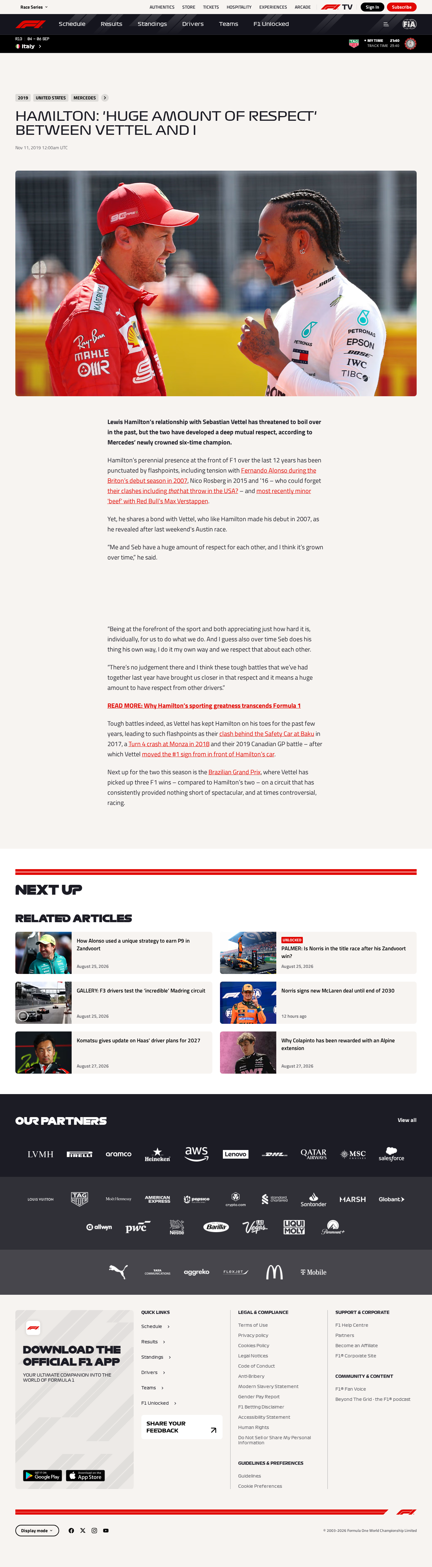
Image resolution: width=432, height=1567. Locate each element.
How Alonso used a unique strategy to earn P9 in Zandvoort (133, 945)
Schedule (72, 24)
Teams (228, 24)
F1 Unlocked (271, 24)
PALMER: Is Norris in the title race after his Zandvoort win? (343, 952)
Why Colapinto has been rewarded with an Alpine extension (338, 1044)
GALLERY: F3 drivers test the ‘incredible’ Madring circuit (141, 991)
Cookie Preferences (260, 1486)
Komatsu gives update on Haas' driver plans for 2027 (138, 1041)
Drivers (193, 24)
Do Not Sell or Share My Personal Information (274, 1440)
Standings (152, 24)
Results (111, 24)
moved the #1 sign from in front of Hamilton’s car (208, 754)
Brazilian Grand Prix (234, 772)
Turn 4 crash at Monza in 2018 (169, 744)
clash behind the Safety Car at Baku (266, 733)
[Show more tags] (105, 98)
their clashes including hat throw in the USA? (172, 491)
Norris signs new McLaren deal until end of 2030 (338, 991)
